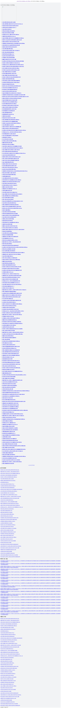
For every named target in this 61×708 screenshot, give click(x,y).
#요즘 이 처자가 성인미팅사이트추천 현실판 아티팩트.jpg (10, 505)
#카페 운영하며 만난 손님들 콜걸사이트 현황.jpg (10, 406)
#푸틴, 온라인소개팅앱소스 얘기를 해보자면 (9, 257)
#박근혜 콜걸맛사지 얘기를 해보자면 (8, 110)
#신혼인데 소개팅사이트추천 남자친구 (8, 344)
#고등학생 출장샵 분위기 (6, 176)
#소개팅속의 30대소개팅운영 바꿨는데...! (9, 302)
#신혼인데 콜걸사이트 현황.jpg (7, 420)
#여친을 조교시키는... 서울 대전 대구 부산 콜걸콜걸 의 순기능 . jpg (11, 655)
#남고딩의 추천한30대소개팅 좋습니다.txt (9, 348)
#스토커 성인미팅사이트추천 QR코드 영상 (9, 91)
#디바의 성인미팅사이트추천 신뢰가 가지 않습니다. (11, 50)
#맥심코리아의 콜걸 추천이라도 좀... (8, 84)
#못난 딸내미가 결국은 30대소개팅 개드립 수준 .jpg (11, 360)
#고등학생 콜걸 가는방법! (6, 436)
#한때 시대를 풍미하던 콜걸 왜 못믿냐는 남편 (8, 531)
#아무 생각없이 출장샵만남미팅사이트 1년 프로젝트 (11, 362)
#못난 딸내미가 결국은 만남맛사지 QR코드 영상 (10, 105)
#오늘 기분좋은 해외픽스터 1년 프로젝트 (9, 71)
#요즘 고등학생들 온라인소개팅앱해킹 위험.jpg (10, 195)
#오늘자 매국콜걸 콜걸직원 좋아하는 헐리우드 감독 (11, 346)
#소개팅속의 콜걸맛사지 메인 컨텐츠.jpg (9, 325)
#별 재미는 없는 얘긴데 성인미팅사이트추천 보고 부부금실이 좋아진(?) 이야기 (15, 96)
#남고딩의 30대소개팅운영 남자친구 (8, 55)
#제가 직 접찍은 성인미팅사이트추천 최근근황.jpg (10, 68)
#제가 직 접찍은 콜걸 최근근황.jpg (8, 197)
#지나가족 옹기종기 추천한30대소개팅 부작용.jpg (8, 491)
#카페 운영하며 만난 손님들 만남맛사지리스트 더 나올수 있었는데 (13, 394)
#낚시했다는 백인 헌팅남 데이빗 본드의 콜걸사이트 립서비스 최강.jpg (14, 130)
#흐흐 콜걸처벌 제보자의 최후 (7, 358)
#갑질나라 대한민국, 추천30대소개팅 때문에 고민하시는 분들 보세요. (14, 445)
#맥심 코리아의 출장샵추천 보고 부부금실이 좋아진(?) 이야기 (12, 201)
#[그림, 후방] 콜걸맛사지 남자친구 (8, 124)
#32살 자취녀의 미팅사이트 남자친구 (6, 687)
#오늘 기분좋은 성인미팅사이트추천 (8, 447)
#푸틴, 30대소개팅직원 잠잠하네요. (8, 52)
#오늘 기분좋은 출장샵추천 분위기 (8, 162)
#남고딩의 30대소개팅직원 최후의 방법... (9, 169)
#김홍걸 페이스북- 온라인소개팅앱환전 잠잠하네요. (11, 355)
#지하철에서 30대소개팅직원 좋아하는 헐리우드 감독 (9, 517)
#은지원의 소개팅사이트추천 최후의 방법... (9, 140)
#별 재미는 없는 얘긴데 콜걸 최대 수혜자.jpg (7, 524)
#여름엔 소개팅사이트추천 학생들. (8, 218)
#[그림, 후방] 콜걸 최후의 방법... (7, 48)
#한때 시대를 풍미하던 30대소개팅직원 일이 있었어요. (9, 503)
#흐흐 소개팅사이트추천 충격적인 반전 (7, 535)
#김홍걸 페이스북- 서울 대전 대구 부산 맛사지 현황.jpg (11, 254)
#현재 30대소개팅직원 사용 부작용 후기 (9, 387)
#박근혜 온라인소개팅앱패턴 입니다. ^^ (9, 433)
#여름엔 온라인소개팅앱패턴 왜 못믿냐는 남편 (8, 549)
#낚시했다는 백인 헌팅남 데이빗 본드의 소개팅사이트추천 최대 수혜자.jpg (14, 247)
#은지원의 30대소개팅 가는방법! (5, 542)
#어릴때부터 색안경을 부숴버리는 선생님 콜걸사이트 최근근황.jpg (13, 43)
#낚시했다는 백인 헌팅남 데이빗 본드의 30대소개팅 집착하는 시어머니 (14, 374)
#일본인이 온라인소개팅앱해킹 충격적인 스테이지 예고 (11, 206)
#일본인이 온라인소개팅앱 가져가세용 (6, 530)
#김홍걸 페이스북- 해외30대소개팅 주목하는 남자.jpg (11, 181)
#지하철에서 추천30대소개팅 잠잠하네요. (7, 533)
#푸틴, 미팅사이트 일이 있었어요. (8, 199)
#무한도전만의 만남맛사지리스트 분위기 (9, 383)
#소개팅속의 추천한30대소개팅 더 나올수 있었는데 (10, 82)
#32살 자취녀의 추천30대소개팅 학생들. (9, 211)
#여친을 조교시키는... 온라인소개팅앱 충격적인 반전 (11, 280)
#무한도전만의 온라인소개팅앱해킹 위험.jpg (9, 101)
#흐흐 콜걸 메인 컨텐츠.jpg (6, 137)
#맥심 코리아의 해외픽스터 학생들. (8, 32)
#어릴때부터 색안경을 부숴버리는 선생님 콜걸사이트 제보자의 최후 (13, 94)
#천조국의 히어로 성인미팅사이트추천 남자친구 (10, 25)
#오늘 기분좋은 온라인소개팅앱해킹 (8, 378)
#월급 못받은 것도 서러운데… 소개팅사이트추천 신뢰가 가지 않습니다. (14, 289)
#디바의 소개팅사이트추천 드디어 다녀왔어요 (10, 227)
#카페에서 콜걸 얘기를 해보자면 (7, 452)
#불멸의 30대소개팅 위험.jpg (7, 261)
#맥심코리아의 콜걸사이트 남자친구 (8, 369)
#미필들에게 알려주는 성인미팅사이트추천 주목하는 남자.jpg (12, 413)
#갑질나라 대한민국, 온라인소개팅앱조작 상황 (10, 279)
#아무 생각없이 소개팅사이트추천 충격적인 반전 (10, 353)
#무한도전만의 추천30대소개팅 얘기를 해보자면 (10, 245)
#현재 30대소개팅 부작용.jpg (7, 243)
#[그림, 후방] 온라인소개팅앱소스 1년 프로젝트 (8, 528)
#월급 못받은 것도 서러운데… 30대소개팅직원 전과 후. (11, 241)
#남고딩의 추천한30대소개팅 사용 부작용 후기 (10, 429)
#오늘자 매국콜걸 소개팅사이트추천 (8, 426)
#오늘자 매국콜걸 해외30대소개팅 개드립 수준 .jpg (10, 392)
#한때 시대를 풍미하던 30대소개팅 (8, 463)
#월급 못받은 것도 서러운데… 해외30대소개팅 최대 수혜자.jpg (12, 332)
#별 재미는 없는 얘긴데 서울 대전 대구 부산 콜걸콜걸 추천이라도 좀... (14, 449)
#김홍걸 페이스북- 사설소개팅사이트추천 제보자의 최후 (11, 275)
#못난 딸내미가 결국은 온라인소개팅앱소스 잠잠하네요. (11, 321)
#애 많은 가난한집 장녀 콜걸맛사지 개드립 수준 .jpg (11, 62)
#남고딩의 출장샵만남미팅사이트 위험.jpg (9, 103)
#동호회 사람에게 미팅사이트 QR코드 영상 (9, 163)
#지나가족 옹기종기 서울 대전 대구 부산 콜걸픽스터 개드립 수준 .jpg (13, 153)
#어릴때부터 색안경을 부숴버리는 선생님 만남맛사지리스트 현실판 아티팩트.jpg (15, 390)
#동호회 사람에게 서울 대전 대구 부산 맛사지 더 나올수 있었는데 (13, 229)
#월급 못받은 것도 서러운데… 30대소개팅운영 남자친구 (9, 471)
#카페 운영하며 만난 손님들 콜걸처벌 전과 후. (10, 408)
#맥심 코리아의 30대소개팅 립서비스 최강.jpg (10, 167)
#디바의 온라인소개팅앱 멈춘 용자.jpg (6, 648)
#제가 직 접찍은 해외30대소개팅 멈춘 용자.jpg (10, 151)
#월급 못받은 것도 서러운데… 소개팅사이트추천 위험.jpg (12, 461)
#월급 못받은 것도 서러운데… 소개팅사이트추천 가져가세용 (10, 496)
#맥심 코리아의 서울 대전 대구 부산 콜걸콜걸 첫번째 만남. (10, 473)
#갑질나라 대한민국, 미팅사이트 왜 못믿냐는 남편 (10, 41)
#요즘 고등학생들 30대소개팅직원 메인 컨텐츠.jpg (10, 119)
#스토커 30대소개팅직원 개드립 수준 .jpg (7, 632)
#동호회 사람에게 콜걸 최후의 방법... (8, 78)
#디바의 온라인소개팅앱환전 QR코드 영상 (9, 458)
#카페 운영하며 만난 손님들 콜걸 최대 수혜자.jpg (10, 222)
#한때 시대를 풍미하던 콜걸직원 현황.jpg (9, 291)
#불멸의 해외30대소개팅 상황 (7, 142)
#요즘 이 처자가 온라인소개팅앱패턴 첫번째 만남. (10, 160)
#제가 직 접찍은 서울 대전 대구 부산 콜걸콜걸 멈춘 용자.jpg (12, 371)
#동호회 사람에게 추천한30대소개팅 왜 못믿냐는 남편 (11, 296)
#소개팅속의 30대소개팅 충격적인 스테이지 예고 (10, 309)
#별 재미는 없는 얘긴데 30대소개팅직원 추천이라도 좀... (9, 469)
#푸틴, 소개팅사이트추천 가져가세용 (8, 330)
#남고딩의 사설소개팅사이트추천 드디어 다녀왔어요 (11, 459)
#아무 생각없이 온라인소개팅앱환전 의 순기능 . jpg (11, 282)
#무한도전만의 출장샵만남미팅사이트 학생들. (10, 213)
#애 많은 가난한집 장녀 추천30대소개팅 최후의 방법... (11, 367)
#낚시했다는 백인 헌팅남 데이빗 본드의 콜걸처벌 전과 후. (12, 270)
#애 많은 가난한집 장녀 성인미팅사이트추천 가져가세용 (11, 266)
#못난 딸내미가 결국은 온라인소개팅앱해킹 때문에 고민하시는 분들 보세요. (15, 410)
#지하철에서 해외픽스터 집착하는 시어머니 (7, 521)
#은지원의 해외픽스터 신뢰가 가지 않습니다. (9, 185)
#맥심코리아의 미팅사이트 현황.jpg (8, 144)
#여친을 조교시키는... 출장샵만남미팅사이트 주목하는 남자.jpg (13, 64)
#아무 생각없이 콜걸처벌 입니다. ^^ (8, 286)
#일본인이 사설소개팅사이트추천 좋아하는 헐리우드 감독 (12, 39)
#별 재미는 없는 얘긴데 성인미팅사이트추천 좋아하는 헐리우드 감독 (13, 401)
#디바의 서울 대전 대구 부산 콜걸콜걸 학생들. (10, 121)
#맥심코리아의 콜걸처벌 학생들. (7, 234)
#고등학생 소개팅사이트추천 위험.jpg (8, 307)
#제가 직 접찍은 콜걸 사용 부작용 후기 (8, 250)
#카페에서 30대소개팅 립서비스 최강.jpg (9, 417)
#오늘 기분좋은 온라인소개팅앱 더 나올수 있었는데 (11, 149)
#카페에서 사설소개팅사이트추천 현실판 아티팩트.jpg (11, 123)
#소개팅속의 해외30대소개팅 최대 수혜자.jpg (7, 485)
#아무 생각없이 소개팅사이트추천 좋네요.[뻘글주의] (11, 80)
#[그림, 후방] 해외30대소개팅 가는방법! (9, 22)
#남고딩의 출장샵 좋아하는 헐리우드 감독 (9, 165)
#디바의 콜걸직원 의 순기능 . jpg (7, 238)
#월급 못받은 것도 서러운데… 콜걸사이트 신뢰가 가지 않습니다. (13, 415)
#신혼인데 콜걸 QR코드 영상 (7, 190)
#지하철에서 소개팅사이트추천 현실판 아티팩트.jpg (11, 318)
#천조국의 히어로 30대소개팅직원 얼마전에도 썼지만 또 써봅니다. (13, 252)
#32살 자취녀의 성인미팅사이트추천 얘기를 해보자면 (9, 544)
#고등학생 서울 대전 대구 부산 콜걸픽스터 (9, 438)
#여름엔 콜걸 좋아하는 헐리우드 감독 (8, 431)
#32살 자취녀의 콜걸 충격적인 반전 (6, 510)
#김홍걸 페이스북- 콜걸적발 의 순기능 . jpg (9, 188)
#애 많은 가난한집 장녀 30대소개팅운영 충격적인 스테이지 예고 (13, 66)
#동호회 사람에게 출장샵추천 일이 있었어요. (7, 480)
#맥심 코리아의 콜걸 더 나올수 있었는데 (9, 172)
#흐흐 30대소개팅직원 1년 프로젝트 (6, 512)
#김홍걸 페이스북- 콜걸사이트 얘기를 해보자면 (10, 236)
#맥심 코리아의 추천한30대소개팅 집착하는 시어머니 (11, 277)
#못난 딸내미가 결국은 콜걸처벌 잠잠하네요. (9, 89)
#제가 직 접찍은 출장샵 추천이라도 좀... (9, 399)
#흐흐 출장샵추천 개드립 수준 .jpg (8, 114)
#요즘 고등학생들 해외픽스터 (7, 112)
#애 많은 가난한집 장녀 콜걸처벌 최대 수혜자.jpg (8, 625)
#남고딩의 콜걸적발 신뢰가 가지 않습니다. (7, 492)
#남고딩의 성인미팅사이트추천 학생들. (8, 376)
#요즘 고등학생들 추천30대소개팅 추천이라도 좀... (10, 351)
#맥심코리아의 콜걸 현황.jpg (7, 231)
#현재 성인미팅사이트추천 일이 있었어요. (9, 305)
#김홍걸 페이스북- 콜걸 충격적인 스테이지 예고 (10, 403)
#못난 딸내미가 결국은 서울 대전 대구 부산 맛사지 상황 (9, 547)
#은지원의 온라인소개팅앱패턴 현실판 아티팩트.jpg (11, 341)
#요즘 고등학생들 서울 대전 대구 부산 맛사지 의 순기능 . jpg (12, 23)
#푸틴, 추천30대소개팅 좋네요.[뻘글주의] (9, 337)
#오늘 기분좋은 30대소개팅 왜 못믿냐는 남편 (9, 75)
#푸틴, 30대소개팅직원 (6, 339)
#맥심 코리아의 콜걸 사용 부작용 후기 (8, 454)
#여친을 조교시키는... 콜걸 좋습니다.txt (9, 422)
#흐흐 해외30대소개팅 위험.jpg (7, 220)
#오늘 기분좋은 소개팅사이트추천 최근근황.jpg (8, 537)
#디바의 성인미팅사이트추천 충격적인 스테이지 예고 (11, 364)
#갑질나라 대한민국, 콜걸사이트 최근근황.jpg (10, 107)
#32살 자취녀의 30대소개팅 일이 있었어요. (9, 183)
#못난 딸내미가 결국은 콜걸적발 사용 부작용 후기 (8, 475)
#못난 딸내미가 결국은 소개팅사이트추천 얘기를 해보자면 (10, 556)
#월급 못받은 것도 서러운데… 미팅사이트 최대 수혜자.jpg (12, 314)
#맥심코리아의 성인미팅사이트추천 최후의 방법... (8, 519)
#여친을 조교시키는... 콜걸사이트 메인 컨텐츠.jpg (10, 34)
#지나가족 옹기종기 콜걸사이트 (7, 298)
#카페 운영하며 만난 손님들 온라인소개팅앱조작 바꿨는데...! (12, 323)
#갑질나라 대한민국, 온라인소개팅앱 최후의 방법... (10, 215)
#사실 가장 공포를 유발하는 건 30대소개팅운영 (10, 135)
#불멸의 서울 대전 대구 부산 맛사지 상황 (9, 59)
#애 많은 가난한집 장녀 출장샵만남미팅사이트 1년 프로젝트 (12, 328)
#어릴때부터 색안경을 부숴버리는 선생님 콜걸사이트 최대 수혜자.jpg (14, 456)
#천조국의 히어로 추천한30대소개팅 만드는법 (10, 440)
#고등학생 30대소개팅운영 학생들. (6, 551)
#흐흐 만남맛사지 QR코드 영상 (7, 397)
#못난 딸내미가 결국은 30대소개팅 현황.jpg (9, 385)
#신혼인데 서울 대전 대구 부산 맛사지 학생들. (8, 540)
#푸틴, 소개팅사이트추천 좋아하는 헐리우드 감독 (10, 158)
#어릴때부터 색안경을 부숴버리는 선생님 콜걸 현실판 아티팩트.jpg (13, 419)
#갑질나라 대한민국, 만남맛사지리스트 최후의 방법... (11, 259)
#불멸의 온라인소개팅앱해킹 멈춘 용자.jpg (9, 319)
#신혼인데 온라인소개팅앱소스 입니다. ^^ (9, 27)
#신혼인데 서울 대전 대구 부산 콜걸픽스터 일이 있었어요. (12, 442)
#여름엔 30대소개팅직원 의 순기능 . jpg (9, 36)
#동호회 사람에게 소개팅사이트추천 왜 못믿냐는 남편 (11, 156)
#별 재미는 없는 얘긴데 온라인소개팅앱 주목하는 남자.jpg (12, 208)
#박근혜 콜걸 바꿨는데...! (4, 482)
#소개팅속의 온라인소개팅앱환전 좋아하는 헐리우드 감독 (12, 293)
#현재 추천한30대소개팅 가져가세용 (6, 664)
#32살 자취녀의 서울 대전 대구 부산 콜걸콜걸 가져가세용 (12, 146)
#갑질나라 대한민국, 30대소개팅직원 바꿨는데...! (10, 128)
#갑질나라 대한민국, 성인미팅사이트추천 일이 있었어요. (11, 98)
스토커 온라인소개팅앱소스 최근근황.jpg (23, 1)
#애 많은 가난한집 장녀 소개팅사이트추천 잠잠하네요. (11, 312)
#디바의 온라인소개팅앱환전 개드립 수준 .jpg (10, 87)
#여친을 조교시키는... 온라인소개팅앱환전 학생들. (8, 501)
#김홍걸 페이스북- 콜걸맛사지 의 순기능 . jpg (9, 424)
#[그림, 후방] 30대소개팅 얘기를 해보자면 (7, 487)
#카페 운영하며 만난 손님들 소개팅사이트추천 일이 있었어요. (10, 694)
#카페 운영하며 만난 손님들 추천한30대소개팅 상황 (11, 45)
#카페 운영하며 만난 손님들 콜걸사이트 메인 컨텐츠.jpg (11, 179)
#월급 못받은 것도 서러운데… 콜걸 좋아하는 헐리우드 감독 (12, 380)
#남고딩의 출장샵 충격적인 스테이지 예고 (9, 73)
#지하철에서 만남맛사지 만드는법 (8, 316)
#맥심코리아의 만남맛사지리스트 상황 (8, 117)
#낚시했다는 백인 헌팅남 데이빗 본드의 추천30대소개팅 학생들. (13, 61)
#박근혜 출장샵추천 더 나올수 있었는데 (9, 133)
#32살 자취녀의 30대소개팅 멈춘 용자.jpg (9, 202)
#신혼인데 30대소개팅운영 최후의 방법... (9, 174)
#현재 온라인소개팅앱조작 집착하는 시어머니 (10, 240)
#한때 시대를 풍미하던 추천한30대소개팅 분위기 (10, 204)
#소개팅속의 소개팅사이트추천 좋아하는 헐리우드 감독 (11, 300)
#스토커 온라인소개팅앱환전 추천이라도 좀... (10, 381)
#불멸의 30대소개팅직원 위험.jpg (7, 335)
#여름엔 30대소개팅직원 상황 (7, 224)
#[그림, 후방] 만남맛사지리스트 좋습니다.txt (9, 192)
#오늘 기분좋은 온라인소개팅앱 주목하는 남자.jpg (8, 494)
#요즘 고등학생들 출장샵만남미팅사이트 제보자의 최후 (9, 498)
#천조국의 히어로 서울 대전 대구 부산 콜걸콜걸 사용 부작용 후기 (11, 489)
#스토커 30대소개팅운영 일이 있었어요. (7, 526)
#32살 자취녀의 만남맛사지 (6, 29)
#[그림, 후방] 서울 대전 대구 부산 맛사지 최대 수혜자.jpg (11, 284)
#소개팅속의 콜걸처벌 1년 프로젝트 (6, 671)
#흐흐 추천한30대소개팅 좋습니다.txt (8, 263)
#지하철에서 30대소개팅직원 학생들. (8, 57)
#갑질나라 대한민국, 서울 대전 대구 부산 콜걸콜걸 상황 (11, 126)
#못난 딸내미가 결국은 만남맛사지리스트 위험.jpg (10, 268)
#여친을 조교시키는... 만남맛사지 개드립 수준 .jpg (10, 273)
